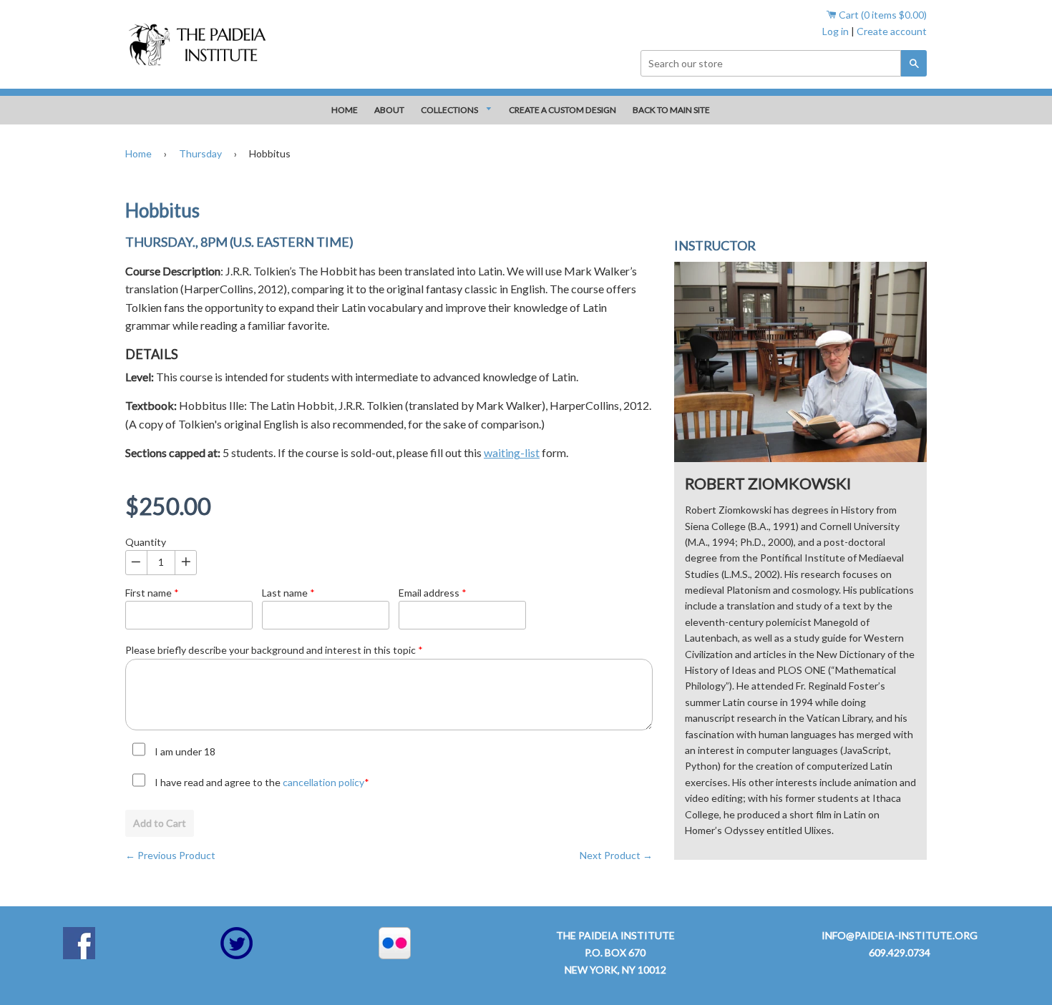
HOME (344, 109)
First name (152, 593)
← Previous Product (170, 855)
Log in (835, 31)
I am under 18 (185, 751)
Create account (892, 31)
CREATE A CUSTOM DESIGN (562, 109)
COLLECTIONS (450, 109)
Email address (433, 593)
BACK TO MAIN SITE (671, 109)
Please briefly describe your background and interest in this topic (274, 650)
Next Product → (616, 855)
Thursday (200, 153)
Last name (288, 593)
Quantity (145, 542)
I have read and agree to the (262, 782)
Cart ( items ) (882, 15)
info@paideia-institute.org (900, 935)
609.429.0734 (899, 952)
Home (138, 153)
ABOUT (389, 109)
